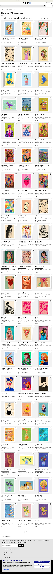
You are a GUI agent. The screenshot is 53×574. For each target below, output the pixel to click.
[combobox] (22, 6)
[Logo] (26, 3)
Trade (48, 3)
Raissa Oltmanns (10, 9)
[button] (26, 1)
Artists (2, 9)
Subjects (8, 18)
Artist (15, 18)
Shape (21, 18)
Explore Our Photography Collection (26, 1)
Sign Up (21, 545)
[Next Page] (28, 532)
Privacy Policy (6, 569)
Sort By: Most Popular (42, 18)
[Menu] (2, 3)
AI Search (50, 5)
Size (3, 18)
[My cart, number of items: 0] (51, 3)
